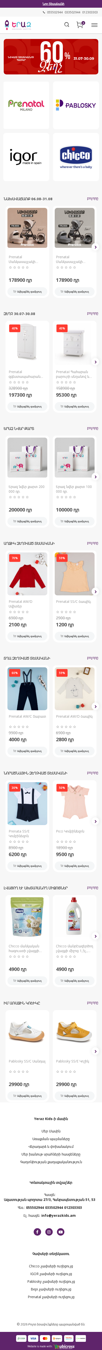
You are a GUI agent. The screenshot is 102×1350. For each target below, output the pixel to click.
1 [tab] (47, 68)
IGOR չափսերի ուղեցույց (51, 1273)
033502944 (54, 1207)
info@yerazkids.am (58, 1215)
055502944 (35, 1207)
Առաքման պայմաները (51, 1138)
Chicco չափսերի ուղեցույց (51, 1266)
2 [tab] (54, 68)
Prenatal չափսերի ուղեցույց (51, 1296)
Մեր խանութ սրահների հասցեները (51, 1154)
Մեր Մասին (51, 1131)
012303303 (73, 1207)
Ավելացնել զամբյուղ (29, 291)
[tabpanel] (51, 56)
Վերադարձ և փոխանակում (51, 1146)
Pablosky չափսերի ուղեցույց (51, 1281)
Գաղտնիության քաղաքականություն (51, 1161)
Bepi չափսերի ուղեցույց (51, 1289)
